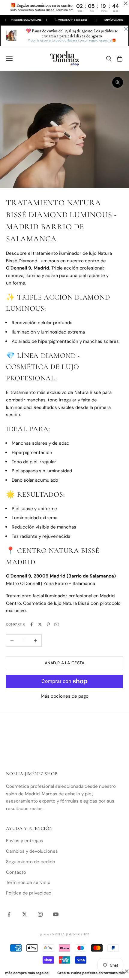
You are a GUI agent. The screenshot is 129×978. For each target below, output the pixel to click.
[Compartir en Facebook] (31, 624)
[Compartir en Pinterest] (48, 624)
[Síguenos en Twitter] (25, 914)
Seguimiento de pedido (30, 862)
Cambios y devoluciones (32, 851)
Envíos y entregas (24, 841)
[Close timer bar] (126, 3)
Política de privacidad (28, 893)
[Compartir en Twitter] (40, 624)
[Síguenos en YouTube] (56, 914)
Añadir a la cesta (65, 663)
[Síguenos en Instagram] (40, 914)
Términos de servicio (28, 882)
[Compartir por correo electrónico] (56, 624)
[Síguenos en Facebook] (9, 914)
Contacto (16, 872)
